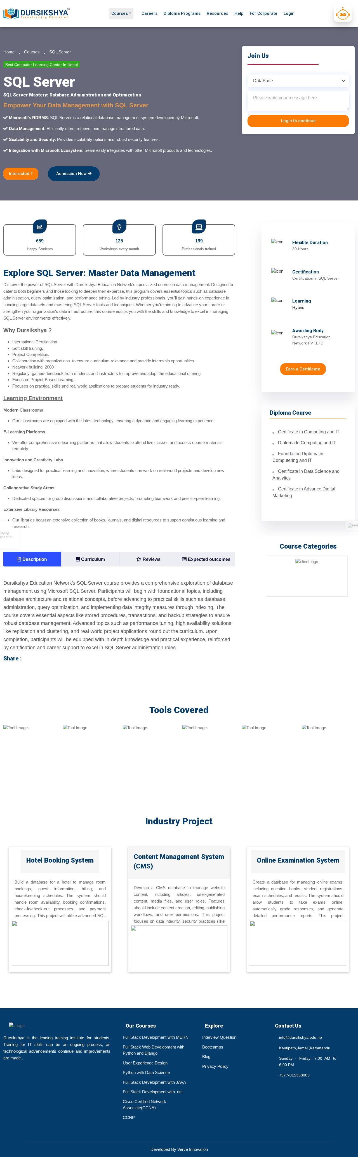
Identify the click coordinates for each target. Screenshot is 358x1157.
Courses (119, 13)
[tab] (32, 559)
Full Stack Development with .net (153, 1091)
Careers (149, 13)
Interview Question (219, 1037)
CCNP (129, 1117)
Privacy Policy (215, 1066)
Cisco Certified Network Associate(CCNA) (144, 1104)
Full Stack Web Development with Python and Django (153, 1050)
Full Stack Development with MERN (156, 1037)
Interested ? (21, 173)
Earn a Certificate (303, 369)
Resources (217, 13)
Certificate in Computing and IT (309, 431)
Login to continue (298, 120)
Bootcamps (212, 1047)
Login (289, 13)
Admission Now (72, 173)
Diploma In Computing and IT (307, 442)
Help (239, 13)
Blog (206, 1056)
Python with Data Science (146, 1072)
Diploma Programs (182, 13)
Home (9, 51)
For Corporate (263, 13)
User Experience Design (145, 1063)
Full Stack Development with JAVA (154, 1082)
